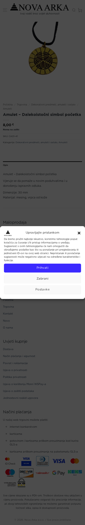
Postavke (42, 289)
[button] (79, 233)
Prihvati (43, 267)
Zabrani (42, 278)
